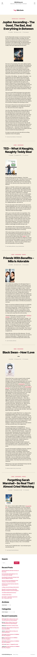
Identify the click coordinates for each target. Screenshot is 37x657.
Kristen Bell (13, 550)
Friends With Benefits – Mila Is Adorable (18, 259)
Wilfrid (12, 32)
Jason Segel (9, 550)
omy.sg (17, 246)
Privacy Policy (15, 654)
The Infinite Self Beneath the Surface (9, 592)
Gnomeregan (22, 384)
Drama (15, 348)
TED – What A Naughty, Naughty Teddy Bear (18, 150)
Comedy (12, 254)
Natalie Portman (13, 468)
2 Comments (26, 155)
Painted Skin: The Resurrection (12, 625)
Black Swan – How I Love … (18, 354)
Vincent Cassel (18, 468)
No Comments (26, 32)
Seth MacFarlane (21, 246)
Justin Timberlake (10, 340)
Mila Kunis (14, 136)
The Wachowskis (19, 136)
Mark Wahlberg (9, 246)
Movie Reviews (22, 18)
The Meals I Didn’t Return (6, 594)
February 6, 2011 (18, 359)
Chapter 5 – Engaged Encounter (12, 644)
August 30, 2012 (18, 155)
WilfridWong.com (18, 2)
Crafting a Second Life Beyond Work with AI (10, 587)
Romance (24, 254)
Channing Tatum (9, 136)
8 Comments (26, 359)
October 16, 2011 (18, 264)
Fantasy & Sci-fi (15, 18)
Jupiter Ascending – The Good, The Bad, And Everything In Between (18, 25)
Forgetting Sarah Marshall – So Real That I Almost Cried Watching (18, 483)
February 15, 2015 (18, 32)
